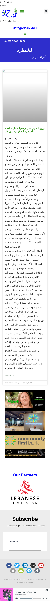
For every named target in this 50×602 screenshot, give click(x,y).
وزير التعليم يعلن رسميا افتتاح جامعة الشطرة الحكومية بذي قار (25, 130)
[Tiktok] (37, 570)
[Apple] (13, 570)
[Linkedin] (25, 565)
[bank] (25, 456)
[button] (22, 11)
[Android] (21, 570)
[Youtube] (41, 565)
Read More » (10, 376)
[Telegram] (29, 570)
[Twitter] (17, 565)
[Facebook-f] (9, 565)
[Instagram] (33, 565)
